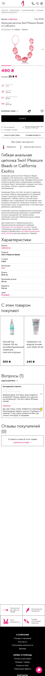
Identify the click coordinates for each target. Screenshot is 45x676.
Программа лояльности (22, 645)
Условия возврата (33, 135)
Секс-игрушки (14, 10)
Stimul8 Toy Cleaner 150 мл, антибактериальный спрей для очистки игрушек (12, 347)
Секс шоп (4, 10)
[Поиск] (37, 3)
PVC (7, 86)
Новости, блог (22, 665)
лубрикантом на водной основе (15, 227)
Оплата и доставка (12, 135)
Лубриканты (11, 147)
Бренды (22, 649)
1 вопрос (25, 29)
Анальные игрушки (27, 10)
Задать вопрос (8, 381)
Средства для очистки (32, 147)
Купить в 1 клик (8, 111)
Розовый (5, 295)
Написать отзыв (21, 442)
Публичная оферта (22, 669)
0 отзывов (16, 29)
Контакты (22, 642)
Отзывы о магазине (22, 638)
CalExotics (12, 19)
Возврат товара (22, 662)
